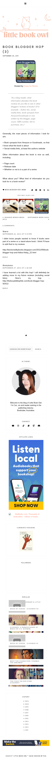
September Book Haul (38, 217)
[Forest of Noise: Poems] (26, 551)
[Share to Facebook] (36, 190)
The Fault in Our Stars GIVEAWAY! (21, 682)
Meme (24, 190)
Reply (5, 257)
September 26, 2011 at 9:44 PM (17, 234)
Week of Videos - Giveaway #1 (24, 643)
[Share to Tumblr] (44, 190)
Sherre (5, 231)
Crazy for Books (31, 86)
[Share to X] (32, 190)
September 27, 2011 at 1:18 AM (17, 268)
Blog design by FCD (37, 756)
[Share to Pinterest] (40, 190)
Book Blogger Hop (13, 190)
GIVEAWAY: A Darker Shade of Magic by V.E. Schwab (24, 628)
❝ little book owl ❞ (20, 756)
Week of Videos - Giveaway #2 (24, 609)
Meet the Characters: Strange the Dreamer (25, 661)
